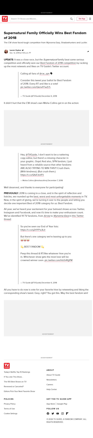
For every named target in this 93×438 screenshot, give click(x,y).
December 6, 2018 (49, 96)
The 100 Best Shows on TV (15, 381)
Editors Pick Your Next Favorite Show (19, 391)
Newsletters (51, 380)
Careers (49, 384)
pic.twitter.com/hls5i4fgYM (58, 260)
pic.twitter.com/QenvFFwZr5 (35, 87)
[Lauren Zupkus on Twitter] (23, 50)
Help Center (51, 389)
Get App (82, 19)
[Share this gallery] (88, 52)
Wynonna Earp (61, 215)
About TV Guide (53, 375)
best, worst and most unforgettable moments (57, 196)
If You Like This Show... (13, 377)
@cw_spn (44, 73)
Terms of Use (9, 408)
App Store (50, 404)
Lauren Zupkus (15, 50)
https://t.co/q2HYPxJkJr (33, 229)
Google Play (62, 404)
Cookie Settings (10, 413)
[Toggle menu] (90, 19)
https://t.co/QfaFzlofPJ (32, 174)
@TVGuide (31, 154)
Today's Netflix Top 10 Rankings (17, 372)
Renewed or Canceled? (14, 386)
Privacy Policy (10, 404)
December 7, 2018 (55, 180)
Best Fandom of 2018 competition (58, 63)
